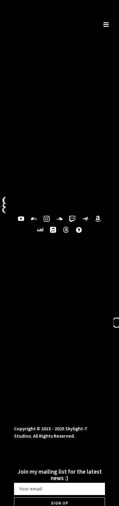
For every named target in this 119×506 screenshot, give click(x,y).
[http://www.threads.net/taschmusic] (66, 230)
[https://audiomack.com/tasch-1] (85, 219)
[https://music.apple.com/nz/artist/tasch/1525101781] (53, 230)
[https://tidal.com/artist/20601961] (79, 230)
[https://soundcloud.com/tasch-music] (59, 219)
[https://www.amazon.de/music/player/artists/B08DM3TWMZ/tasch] (98, 219)
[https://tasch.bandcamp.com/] (34, 219)
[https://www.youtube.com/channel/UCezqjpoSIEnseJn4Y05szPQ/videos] (21, 219)
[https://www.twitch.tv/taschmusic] (72, 219)
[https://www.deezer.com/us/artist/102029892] (40, 230)
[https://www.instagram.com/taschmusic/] (47, 219)
